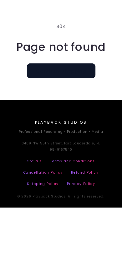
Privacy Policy (81, 183)
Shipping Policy (43, 183)
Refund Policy (85, 172)
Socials (34, 161)
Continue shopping (61, 71)
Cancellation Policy (43, 172)
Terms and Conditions (72, 161)
